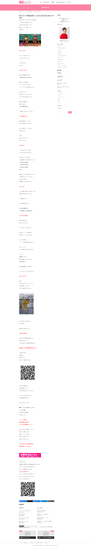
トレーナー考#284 (40, 507)
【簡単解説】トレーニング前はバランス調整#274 (44, 521)
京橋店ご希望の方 (60, 59)
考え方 (36, 525)
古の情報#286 (21, 507)
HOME (59, 46)
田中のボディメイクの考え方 (62, 67)
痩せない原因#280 (22, 514)
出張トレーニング (60, 61)
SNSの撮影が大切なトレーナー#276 (42, 517)
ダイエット (25, 525)
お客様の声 (59, 53)
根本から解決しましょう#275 (23, 521)
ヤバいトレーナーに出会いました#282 (25, 510)
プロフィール (60, 57)
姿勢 (58, 98)
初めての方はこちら (61, 63)
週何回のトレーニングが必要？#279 (42, 514)
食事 (28, 527)
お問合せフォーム (65, 20)
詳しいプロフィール (64, 41)
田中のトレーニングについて (62, 65)
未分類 (59, 100)
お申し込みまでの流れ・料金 (62, 55)
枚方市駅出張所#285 (60, 76)
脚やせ (26, 527)
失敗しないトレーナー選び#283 (62, 83)
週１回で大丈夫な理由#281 (41, 510)
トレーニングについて (31, 525)
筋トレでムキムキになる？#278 (24, 517)
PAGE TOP (88, 530)
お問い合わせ (60, 51)
